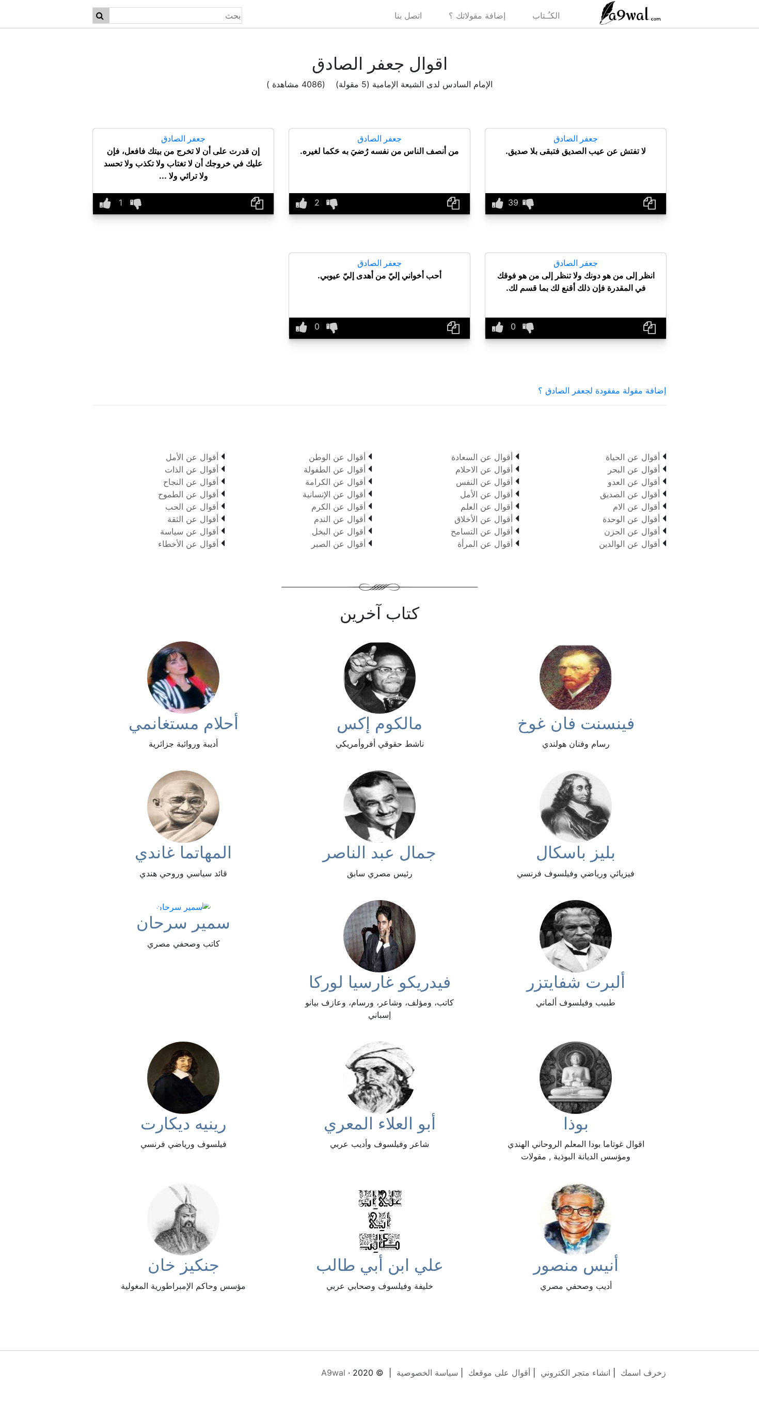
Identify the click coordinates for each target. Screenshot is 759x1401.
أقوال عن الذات (191, 469)
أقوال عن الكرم (338, 506)
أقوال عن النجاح (190, 482)
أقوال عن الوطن (337, 457)
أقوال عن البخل (339, 531)
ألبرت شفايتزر (576, 982)
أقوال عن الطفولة (335, 469)
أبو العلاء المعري (380, 1123)
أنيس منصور (576, 1265)
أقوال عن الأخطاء (188, 544)
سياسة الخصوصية (427, 1372)
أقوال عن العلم (487, 506)
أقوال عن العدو (634, 482)
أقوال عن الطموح (188, 494)
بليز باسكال (575, 852)
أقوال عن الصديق (630, 494)
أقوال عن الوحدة (631, 519)
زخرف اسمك (643, 1372)
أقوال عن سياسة (189, 531)
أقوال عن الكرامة (335, 482)
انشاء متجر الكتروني (575, 1372)
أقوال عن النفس (484, 482)
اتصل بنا (408, 15)
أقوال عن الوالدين (629, 544)
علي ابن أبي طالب (380, 1265)
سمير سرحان (183, 922)
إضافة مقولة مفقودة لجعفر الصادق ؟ (602, 390)
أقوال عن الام (636, 506)
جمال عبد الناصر (379, 852)
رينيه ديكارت (183, 1123)
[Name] (100, 15)
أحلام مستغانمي (184, 723)
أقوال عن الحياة (633, 457)
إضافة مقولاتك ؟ (477, 15)
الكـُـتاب (546, 15)
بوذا (576, 1123)
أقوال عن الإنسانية (334, 494)
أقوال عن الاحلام (484, 469)
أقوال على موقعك (499, 1372)
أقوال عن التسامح (482, 531)
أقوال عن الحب (191, 506)
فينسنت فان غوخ (576, 723)
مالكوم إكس (379, 723)
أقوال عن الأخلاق (483, 519)
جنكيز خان (183, 1265)
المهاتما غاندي (183, 852)
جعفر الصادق (576, 138)
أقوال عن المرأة (485, 544)
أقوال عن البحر (634, 469)
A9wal (333, 1372)
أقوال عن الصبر (338, 544)
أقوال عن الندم (340, 519)
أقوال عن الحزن (632, 531)
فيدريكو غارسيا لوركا (380, 982)
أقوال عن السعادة (482, 457)
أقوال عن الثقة (192, 519)
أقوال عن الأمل (486, 494)
